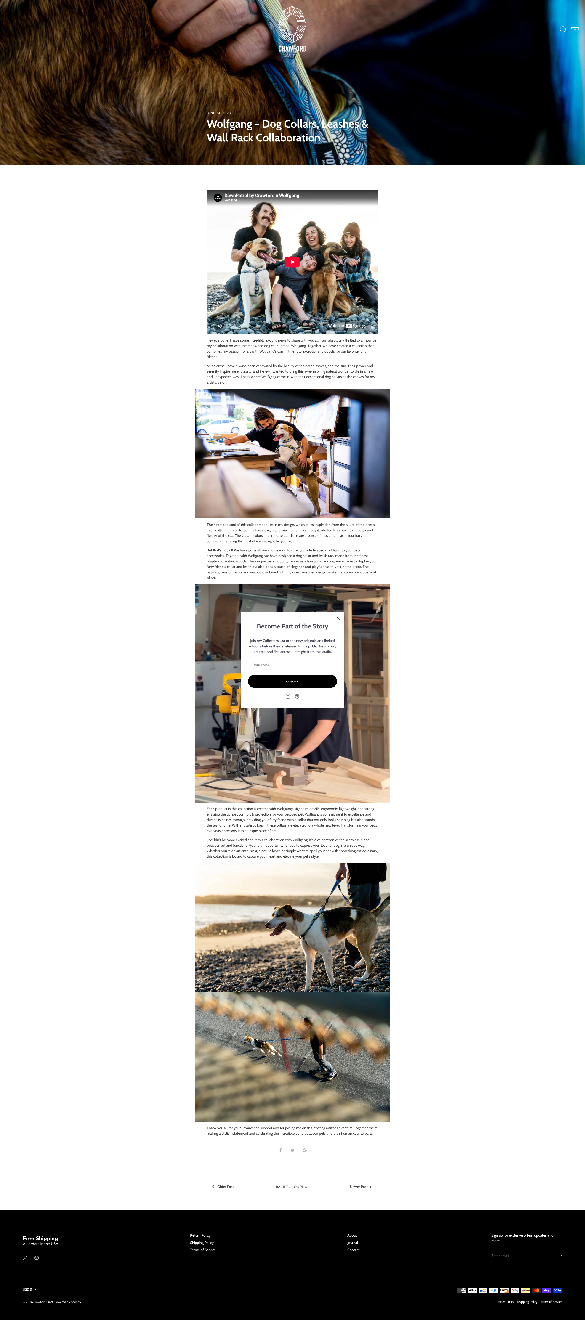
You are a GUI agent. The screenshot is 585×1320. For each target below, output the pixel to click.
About (352, 1235)
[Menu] (10, 29)
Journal (352, 1242)
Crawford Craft (43, 1302)
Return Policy (200, 1235)
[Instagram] (288, 696)
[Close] (338, 618)
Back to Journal (292, 1187)
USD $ (27, 1289)
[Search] (563, 30)
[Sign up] (560, 1255)
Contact (353, 1250)
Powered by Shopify (67, 1302)
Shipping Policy (202, 1242)
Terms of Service (203, 1250)
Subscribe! (292, 681)
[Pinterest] (297, 696)
